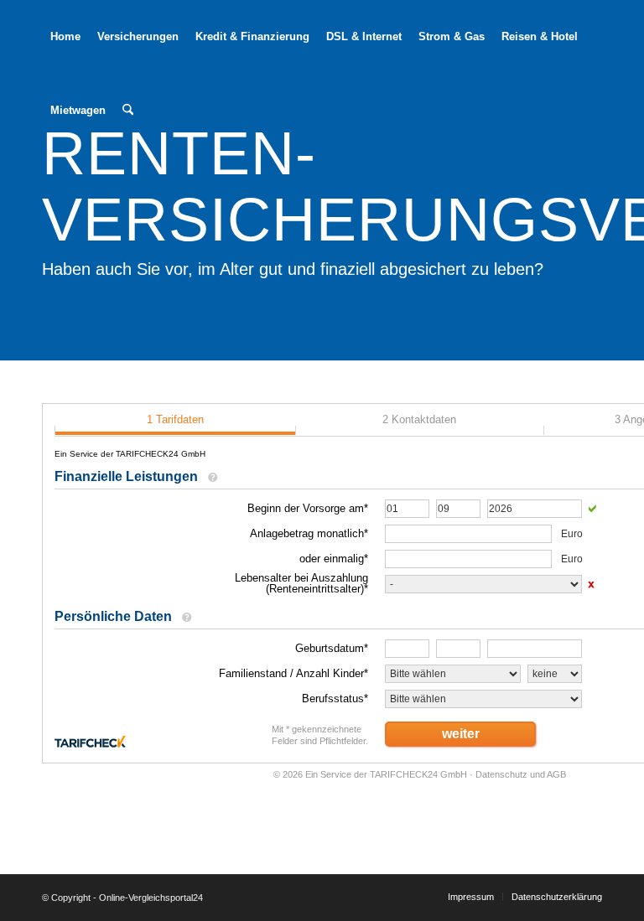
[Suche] (128, 110)
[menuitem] (65, 37)
